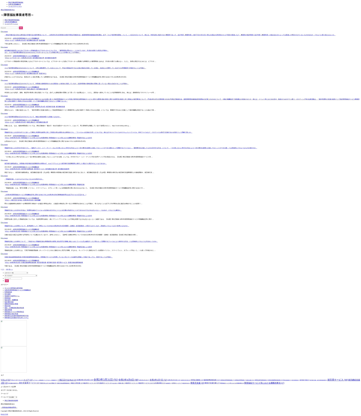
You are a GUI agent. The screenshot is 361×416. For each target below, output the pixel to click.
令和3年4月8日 (128, 379)
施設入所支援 (77, 383)
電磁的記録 (80, 184)
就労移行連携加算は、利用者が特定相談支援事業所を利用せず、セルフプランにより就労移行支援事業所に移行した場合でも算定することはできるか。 (56, 163)
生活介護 (115, 383)
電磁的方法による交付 (84, 138)
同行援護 (8, 294)
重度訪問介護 (186, 383)
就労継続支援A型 (32, 40)
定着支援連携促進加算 (28, 262)
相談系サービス (131, 383)
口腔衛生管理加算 (240, 380)
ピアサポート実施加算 (51, 380)
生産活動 (42, 40)
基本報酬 (37, 200)
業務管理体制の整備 (11, 304)
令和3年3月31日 (106, 379)
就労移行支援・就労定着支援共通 (318, 380)
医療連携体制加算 (212, 380)
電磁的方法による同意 (84, 231)
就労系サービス (39, 169)
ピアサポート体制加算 (39, 380)
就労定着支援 (41, 262)
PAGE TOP (4, 414)
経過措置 (168, 383)
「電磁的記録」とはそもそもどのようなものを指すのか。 (24, 179)
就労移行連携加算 (27, 169)
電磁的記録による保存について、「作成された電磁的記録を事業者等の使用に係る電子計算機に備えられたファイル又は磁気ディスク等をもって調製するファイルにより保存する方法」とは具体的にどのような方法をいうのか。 (81, 241)
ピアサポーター (15, 58)
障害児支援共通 (212, 383)
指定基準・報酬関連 (11, 300)
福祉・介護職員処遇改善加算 (14, 308)
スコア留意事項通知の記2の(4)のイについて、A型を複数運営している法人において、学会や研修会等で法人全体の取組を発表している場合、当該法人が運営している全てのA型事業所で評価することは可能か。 (75, 68)
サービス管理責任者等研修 (14, 288)
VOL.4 (6, 380)
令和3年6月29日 (15, 138)
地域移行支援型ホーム (12, 296)
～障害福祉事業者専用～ (9, 407)
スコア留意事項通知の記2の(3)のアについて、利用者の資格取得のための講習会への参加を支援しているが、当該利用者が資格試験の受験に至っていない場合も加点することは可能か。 (67, 83)
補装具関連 (8, 310)
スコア (12, 40)
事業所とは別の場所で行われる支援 (22, 106)
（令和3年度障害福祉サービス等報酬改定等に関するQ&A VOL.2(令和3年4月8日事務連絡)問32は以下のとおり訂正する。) (45, 194)
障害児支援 (197, 383)
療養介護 (121, 383)
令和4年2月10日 (20, 40)
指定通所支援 (9, 302)
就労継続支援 (60, 106)
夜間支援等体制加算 (261, 380)
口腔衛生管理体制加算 (227, 380)
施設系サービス (89, 383)
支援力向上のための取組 (48, 383)
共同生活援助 (197, 380)
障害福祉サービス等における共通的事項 (34, 138)
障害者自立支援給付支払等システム (17, 317)
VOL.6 (7, 40)
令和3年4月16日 (144, 380)
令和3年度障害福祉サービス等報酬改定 (26, 38)
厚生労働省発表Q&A (8, 10)
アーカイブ (4, 397)
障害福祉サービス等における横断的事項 (62, 138)
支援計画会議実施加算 (75, 262)
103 (7, 269)
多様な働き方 (31, 89)
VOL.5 (7, 138)
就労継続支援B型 (51, 58)
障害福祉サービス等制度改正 (14, 312)
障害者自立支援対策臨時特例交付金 (17, 315)
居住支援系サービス (29, 383)
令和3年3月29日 (85, 380)
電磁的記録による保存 (84, 247)
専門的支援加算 (286, 380)
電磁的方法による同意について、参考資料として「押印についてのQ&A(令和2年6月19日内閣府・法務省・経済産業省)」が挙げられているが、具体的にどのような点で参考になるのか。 (67, 226)
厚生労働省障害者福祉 (15, 2)
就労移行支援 (50, 106)
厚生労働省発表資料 (11, 400)
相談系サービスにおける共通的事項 (151, 383)
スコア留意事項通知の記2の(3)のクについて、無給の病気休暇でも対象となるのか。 (33, 117)
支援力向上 (42, 73)
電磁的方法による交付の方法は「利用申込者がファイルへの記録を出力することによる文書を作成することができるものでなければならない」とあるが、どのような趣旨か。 (63, 210)
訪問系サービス (177, 383)
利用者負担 (8, 292)
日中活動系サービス (104, 383)
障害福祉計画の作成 (11, 314)
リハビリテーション (15, 6)
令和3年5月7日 (158, 380)
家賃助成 (8, 298)
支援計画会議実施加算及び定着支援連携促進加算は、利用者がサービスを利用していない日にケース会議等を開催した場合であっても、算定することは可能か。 (59, 257)
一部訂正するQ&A (16, 200)
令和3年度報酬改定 (14, 4)
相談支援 (8, 306)
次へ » (11, 269)
